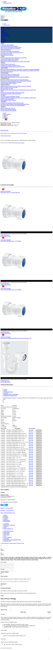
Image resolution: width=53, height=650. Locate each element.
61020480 (5, 118)
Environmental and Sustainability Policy (12, 539)
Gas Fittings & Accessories (28, 69)
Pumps (2, 60)
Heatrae (5, 53)
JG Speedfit (13, 74)
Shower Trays (12, 87)
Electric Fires (3, 92)
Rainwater (17, 79)
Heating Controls (4, 57)
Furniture (6, 87)
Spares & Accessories (25, 61)
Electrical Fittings (7, 96)
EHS (6, 47)
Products (5, 515)
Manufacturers (6, 520)
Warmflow (15, 46)
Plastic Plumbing (4, 73)
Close (2, 550)
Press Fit (11, 71)
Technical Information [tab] (8, 391)
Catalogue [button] (3, 42)
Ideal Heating (11, 47)
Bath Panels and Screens (6, 89)
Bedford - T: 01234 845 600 (7, 508)
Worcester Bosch (17, 47)
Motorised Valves (16, 61)
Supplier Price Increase (8, 531)
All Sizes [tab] (5, 389)
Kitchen (2, 87)
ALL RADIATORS (20, 66)
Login (4, 23)
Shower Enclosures (9, 86)
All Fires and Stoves (16, 93)
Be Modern (12, 92)
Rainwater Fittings (7, 74)
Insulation (3, 99)
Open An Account (7, 3)
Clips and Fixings (4, 82)
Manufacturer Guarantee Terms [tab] (10, 395)
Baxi (5, 44)
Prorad (9, 64)
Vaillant (11, 48)
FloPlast (9, 77)
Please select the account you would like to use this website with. (15, 579)
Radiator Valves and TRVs (6, 61)
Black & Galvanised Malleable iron (8, 69)
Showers (16, 86)
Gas (6, 81)
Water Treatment (7, 60)
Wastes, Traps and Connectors (24, 86)
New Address (3, 562)
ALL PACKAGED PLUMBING (24, 81)
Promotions (5, 517)
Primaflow (13, 96)
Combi (2, 44)
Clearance (3, 106)
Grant (7, 44)
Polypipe (17, 75)
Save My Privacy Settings (6, 648)
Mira (12, 88)
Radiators (3, 62)
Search (2, 16)
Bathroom (3, 86)
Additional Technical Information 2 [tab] (11, 394)
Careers (5, 527)
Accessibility (6, 523)
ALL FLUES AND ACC (17, 52)
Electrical (3, 83)
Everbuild (14, 100)
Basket (2, 18)
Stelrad (14, 65)
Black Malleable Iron (9, 109)
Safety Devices (14, 60)
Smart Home (11, 57)
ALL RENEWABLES (20, 105)
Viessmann (11, 44)
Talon (6, 99)
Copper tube (16, 70)
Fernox (9, 100)
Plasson (18, 74)
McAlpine (13, 77)
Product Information (5, 235)
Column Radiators (4, 66)
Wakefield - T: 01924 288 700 (7, 510)
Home (4, 113)
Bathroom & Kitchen (5, 84)
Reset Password (6, 521)
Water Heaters (8, 59)
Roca (35, 89)
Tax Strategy (6, 538)
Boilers (2, 43)
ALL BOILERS (16, 48)
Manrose (18, 96)
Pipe (1, 74)
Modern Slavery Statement (9, 525)
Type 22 (18, 65)
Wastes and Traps (8, 75)
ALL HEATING (23, 57)
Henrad (10, 66)
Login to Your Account (6, 135)
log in (5, 133)
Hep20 (13, 75)
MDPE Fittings (4, 77)
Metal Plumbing (4, 68)
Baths (2, 88)
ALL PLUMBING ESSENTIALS (28, 97)
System (2, 46)
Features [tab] (5, 390)
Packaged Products (5, 78)
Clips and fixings (4, 100)
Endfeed (7, 71)
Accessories (3, 52)
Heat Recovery (4, 105)
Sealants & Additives (5, 97)
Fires (2, 91)
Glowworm (6, 48)
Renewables (3, 101)
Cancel (2, 572)
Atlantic (14, 66)
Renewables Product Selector (22, 104)
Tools (2, 96)
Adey (9, 108)
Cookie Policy (6, 533)
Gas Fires (3, 93)
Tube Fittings (19, 82)
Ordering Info (38, 430)
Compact (2, 64)
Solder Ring (36, 69)
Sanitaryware (14, 89)
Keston (10, 51)
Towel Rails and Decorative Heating (25, 89)
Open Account (6, 24)
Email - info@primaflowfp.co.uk (8, 512)
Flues (2, 51)
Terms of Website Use (8, 528)
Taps (9, 88)
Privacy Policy (6, 534)
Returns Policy (6, 532)
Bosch (5, 46)
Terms (4, 536)
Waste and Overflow (23, 79)
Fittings (2, 75)
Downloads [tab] (5, 393)
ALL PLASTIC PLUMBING (22, 77)
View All (13, 108)
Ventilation (14, 83)
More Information (4, 130)
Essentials (3, 95)
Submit (6, 572)
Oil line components (23, 70)
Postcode (2, 569)
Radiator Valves (8, 83)
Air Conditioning (8, 103)
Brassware (3, 71)
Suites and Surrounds (19, 92)
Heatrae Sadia (10, 46)
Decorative (3, 65)
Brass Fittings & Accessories (7, 70)
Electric (2, 48)
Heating (2, 56)
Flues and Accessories (5, 50)
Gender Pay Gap (7, 541)
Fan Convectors (9, 65)
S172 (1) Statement (7, 537)
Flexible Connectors (10, 79)
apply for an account (19, 142)
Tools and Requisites (11, 81)
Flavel (6, 93)
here (34, 140)
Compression (19, 69)
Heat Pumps (3, 104)
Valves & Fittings (15, 59)
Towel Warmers (12, 110)
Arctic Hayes (18, 97)
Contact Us (5, 526)
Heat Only (3, 47)
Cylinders (3, 59)
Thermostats (16, 57)
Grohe (16, 87)
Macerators (5, 88)
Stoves (8, 92)
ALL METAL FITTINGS (33, 70)
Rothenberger (11, 99)
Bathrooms (3, 79)
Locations (5, 518)
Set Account (3, 583)
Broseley (10, 93)
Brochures (5, 516)
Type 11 (13, 64)
